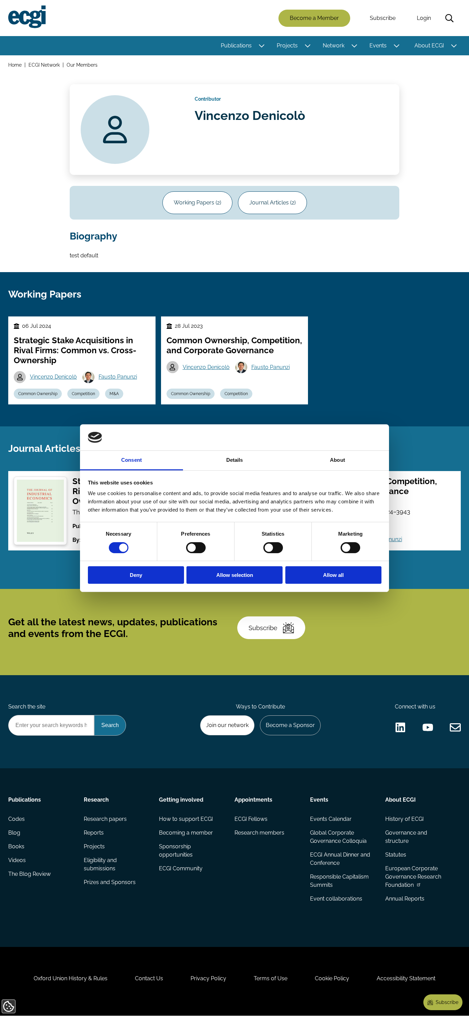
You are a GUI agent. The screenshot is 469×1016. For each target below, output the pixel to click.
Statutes (395, 854)
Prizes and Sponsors (110, 882)
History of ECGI (404, 819)
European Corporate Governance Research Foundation (413, 876)
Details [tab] (234, 460)
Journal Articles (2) (272, 202)
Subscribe (383, 18)
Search (449, 18)
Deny (136, 575)
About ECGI (429, 45)
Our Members (82, 65)
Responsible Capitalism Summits (339, 880)
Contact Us (149, 978)
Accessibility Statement (406, 978)
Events (378, 45)
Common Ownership (37, 393)
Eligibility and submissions (100, 864)
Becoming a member (186, 832)
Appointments (253, 799)
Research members (259, 832)
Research (96, 799)
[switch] (196, 547)
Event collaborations (336, 898)
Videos (17, 860)
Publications (236, 45)
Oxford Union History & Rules (70, 978)
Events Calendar (331, 819)
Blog (14, 832)
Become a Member (314, 18)
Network (333, 45)
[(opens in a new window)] (400, 727)
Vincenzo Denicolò (53, 376)
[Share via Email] (455, 727)
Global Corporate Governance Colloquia (338, 836)
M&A (114, 393)
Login (424, 18)
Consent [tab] (131, 460)
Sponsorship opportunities (176, 850)
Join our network (227, 725)
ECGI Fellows (251, 819)
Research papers (105, 819)
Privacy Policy (208, 978)
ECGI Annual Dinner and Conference (340, 858)
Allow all (333, 575)
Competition (83, 393)
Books (16, 846)
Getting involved (181, 799)
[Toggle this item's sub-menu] (261, 45)
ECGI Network (44, 65)
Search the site (26, 706)
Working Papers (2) (197, 202)
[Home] (27, 16)
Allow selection (234, 575)
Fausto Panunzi (118, 376)
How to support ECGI (186, 819)
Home (15, 65)
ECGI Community (181, 868)
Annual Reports (404, 898)
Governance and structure (406, 836)
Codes (16, 819)
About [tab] (337, 460)
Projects (287, 45)
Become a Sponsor (290, 725)
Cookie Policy (332, 978)
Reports (94, 832)
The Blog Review (29, 874)
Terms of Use (270, 978)
